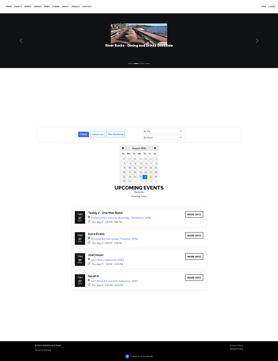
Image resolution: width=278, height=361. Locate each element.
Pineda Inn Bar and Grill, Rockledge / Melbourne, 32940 (121, 217)
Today (83, 134)
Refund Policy (236, 348)
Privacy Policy (236, 345)
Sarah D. (94, 276)
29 (140, 159)
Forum (55, 6)
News (47, 6)
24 (130, 177)
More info (194, 214)
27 (130, 159)
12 (140, 168)
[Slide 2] (136, 63)
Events (18, 6)
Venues (38, 6)
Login (272, 6)
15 (156, 168)
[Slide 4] (147, 63)
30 (145, 159)
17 (130, 172)
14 (150, 168)
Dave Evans (96, 234)
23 (124, 177)
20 (145, 172)
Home (9, 6)
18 (135, 172)
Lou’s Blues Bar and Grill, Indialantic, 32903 (114, 281)
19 (140, 172)
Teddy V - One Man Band (105, 213)
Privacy (76, 6)
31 (150, 159)
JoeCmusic (96, 255)
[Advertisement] (133, 96)
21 (150, 172)
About (65, 6)
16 (124, 172)
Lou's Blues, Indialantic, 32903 (107, 259)
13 (145, 168)
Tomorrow (98, 134)
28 (135, 159)
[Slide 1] (130, 63)
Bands (27, 6)
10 (130, 168)
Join (263, 6)
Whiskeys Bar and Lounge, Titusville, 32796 (114, 238)
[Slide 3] (141, 63)
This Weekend (115, 134)
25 (135, 177)
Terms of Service (43, 350)
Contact (87, 6)
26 (124, 159)
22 (156, 172)
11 (135, 168)
